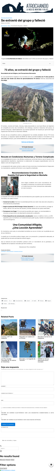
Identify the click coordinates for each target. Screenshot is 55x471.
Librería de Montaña (27, 150)
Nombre (3, 386)
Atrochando (4, 25)
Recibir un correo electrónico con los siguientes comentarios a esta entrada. (27, 413)
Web (2, 400)
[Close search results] (1, 451)
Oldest (12, 459)
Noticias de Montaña (6, 17)
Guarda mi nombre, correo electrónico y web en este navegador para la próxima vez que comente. (25, 407)
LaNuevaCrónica (10, 251)
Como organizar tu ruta (27, 258)
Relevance (2, 459)
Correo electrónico (7, 393)
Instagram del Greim (18, 251)
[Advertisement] (27, 280)
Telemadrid (3, 251)
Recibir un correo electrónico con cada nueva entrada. (21, 419)
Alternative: (4, 427)
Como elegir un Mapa (27, 259)
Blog (9, 25)
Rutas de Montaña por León (27, 148)
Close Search (3, 468)
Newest (8, 459)
